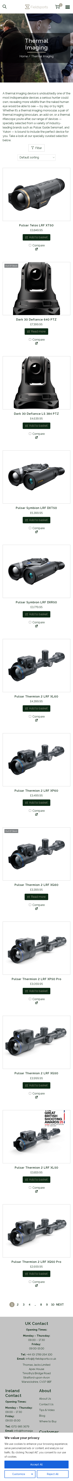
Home (23, 56)
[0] (57, 6)
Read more (38, 331)
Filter (38, 148)
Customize (18, 1474)
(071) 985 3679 (20, 1426)
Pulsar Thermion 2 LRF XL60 (36, 696)
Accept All (36, 1464)
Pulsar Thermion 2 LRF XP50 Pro (36, 979)
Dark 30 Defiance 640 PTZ (36, 319)
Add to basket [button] (38, 237)
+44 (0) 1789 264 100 (39, 1354)
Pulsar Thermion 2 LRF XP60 (36, 790)
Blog (42, 1415)
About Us (45, 1398)
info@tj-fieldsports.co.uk (41, 1358)
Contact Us (46, 1404)
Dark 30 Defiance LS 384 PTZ (36, 413)
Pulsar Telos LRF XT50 (36, 225)
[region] (36, 1457)
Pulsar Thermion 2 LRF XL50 (36, 1167)
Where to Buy (48, 1421)
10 (52, 1304)
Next (60, 1304)
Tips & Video (47, 1410)
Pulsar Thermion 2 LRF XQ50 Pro (36, 1262)
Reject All (52, 1474)
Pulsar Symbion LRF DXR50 (36, 602)
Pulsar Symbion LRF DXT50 (36, 508)
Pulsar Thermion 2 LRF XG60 (36, 885)
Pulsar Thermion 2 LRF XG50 (36, 1073)
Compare (38, 245)
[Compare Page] (36, 249)
